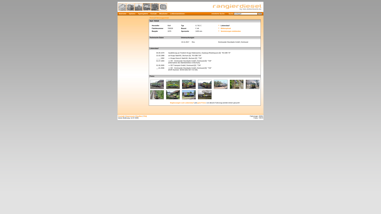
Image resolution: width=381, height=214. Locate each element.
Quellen (139, 116)
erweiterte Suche (218, 14)
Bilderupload (226, 28)
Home (152, 18)
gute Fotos (201, 103)
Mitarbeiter (163, 14)
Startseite (122, 14)
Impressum (130, 116)
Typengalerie (143, 14)
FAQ (145, 116)
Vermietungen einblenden (231, 31)
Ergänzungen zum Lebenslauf (182, 103)
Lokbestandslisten (177, 14)
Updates (132, 14)
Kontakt (153, 14)
